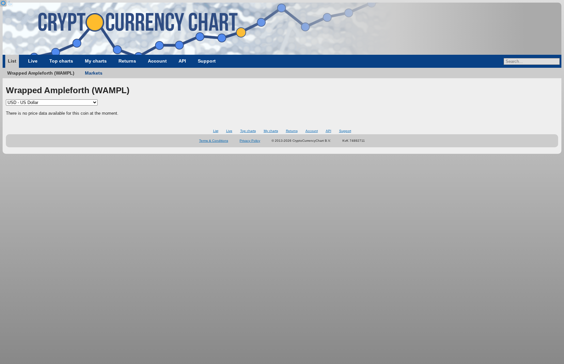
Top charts (61, 61)
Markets (93, 73)
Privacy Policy (250, 140)
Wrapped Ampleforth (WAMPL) (40, 73)
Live (33, 61)
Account (157, 61)
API (182, 61)
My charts (96, 61)
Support (207, 61)
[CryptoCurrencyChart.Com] (282, 29)
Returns (127, 61)
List (12, 61)
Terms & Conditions (213, 140)
